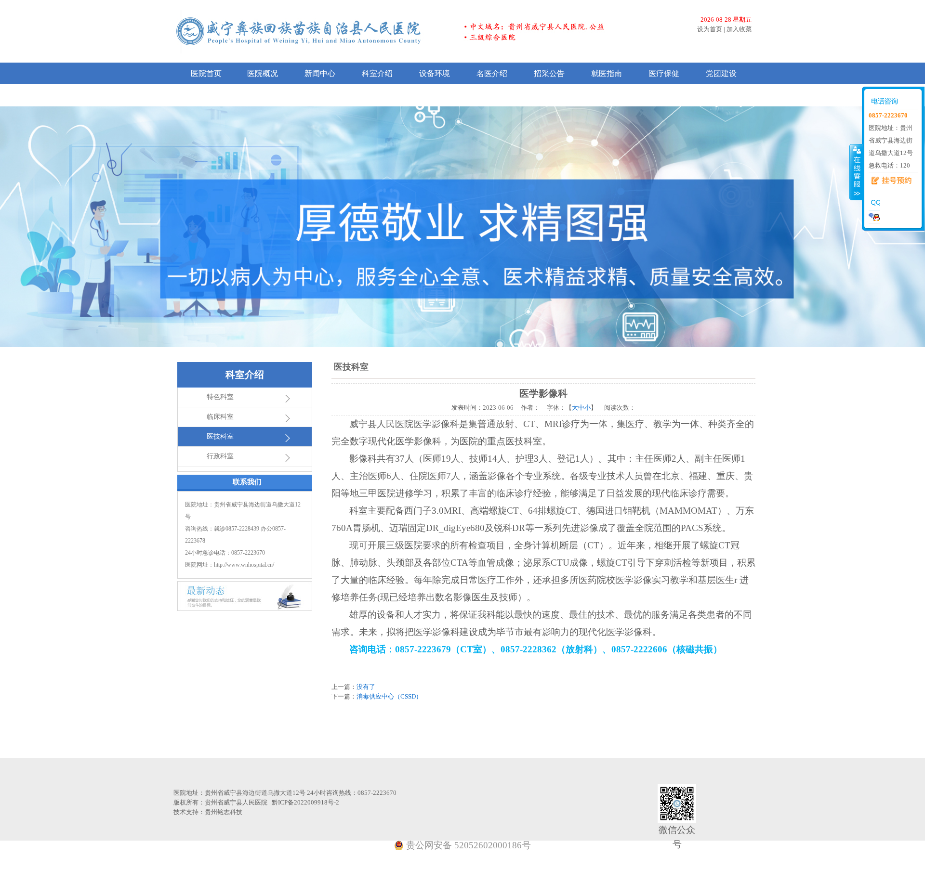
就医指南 (606, 73)
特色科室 (220, 397)
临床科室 (220, 416)
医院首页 (206, 73)
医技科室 (220, 436)
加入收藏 (739, 29)
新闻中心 (319, 73)
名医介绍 (491, 73)
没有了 (366, 686)
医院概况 (262, 73)
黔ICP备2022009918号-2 (305, 802)
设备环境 (434, 73)
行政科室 (220, 456)
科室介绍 (377, 73)
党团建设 (721, 73)
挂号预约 (888, 181)
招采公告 (549, 73)
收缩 (856, 171)
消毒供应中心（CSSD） (389, 696)
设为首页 (709, 29)
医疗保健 (663, 73)
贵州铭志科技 (223, 812)
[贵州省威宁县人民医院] (403, 31)
